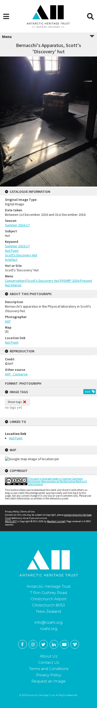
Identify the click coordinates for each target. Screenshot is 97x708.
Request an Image (48, 681)
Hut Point (15, 438)
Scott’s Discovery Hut (43, 280)
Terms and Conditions (48, 668)
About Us (48, 656)
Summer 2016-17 (17, 225)
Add (87, 391)
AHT (8, 321)
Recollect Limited (56, 521)
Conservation (15, 280)
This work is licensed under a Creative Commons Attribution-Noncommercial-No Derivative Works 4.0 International (57, 481)
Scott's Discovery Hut (21, 255)
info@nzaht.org (48, 622)
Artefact (11, 259)
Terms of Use (28, 511)
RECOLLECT (11, 521)
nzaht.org (48, 628)
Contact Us (48, 662)
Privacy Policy (12, 511)
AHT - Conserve (16, 374)
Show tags (15, 402)
